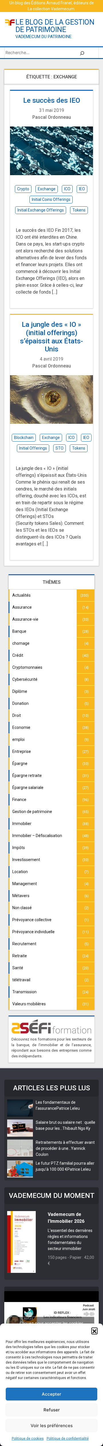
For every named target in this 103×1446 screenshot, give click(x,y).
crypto (23, 189)
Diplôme (19, 691)
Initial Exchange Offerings (40, 210)
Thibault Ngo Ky (76, 1128)
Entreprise (21, 751)
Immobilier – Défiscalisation (37, 835)
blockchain (23, 437)
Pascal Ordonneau (51, 117)
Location (20, 871)
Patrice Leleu (68, 1108)
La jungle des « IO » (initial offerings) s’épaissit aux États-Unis (51, 337)
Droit (16, 715)
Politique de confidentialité (68, 1439)
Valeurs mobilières (29, 1004)
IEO (82, 189)
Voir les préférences (52, 1425)
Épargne (19, 763)
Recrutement (24, 943)
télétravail (21, 980)
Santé (17, 968)
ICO (67, 189)
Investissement (26, 859)
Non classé (22, 907)
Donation (20, 703)
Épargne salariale (27, 787)
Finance (19, 799)
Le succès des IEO (51, 100)
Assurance (22, 607)
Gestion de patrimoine (32, 811)
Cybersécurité (24, 679)
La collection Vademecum (51, 9)
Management (24, 883)
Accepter (51, 1394)
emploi (18, 739)
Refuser (51, 1410)
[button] (94, 1331)
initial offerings (33, 448)
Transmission (24, 992)
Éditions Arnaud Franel (51, 3)
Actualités (21, 595)
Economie (21, 727)
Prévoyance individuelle (33, 931)
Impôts (18, 847)
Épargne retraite (27, 775)
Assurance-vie (25, 619)
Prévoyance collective (32, 919)
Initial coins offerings (51, 199)
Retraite (19, 956)
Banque (19, 631)
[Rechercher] (82, 52)
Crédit (17, 655)
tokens (79, 210)
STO (60, 448)
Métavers (20, 895)
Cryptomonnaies (27, 667)
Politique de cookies (28, 1439)
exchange (47, 189)
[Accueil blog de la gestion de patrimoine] (9, 22)
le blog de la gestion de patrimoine (54, 26)
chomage (20, 643)
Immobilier (21, 823)
